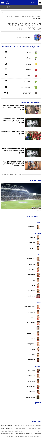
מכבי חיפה (10, 12)
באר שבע (17, 12)
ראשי (39, 7)
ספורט (33, 3)
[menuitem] (32, 7)
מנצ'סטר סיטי (37, 436)
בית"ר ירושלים (31, 425)
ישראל (39, 210)
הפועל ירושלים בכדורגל (35, 428)
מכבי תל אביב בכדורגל (24, 434)
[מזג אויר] (8, 2)
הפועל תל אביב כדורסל (35, 431)
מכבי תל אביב (25, 12)
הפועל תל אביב (14, 16)
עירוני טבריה (17, 436)
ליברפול (26, 431)
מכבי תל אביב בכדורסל (7, 433)
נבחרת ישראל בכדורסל (27, 436)
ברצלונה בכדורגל (17, 425)
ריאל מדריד (10, 436)
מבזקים (24, 7)
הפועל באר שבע (6, 425)
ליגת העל (11, 431)
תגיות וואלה (36, 421)
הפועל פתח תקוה (20, 428)
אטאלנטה (38, 425)
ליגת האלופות (19, 431)
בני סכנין (25, 425)
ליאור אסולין (37, 19)
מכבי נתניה (37, 434)
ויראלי (11, 7)
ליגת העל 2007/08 (27, 16)
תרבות (4, 7)
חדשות (32, 7)
